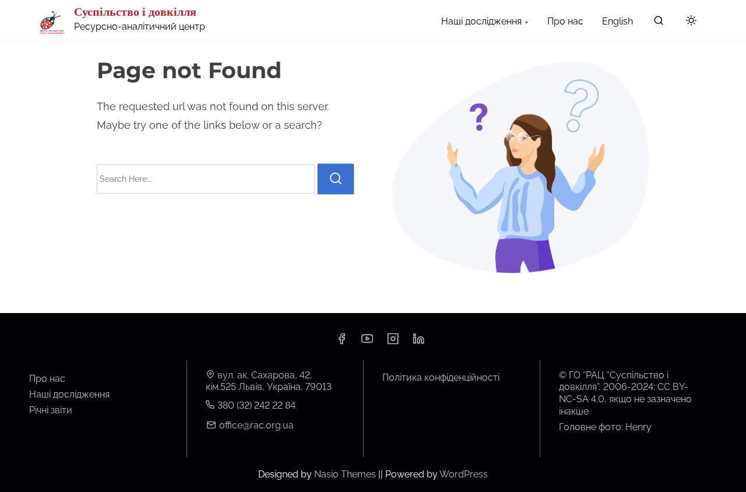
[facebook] (341, 342)
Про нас (47, 378)
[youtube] (367, 342)
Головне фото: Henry (605, 427)
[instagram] (393, 342)
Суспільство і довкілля (135, 11)
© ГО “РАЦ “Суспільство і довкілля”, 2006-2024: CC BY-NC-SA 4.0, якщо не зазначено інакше (625, 393)
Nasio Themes (346, 474)
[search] (658, 23)
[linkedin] (418, 342)
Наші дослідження (69, 394)
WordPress (463, 474)
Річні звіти (50, 410)
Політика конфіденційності (440, 377)
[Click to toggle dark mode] (691, 21)
